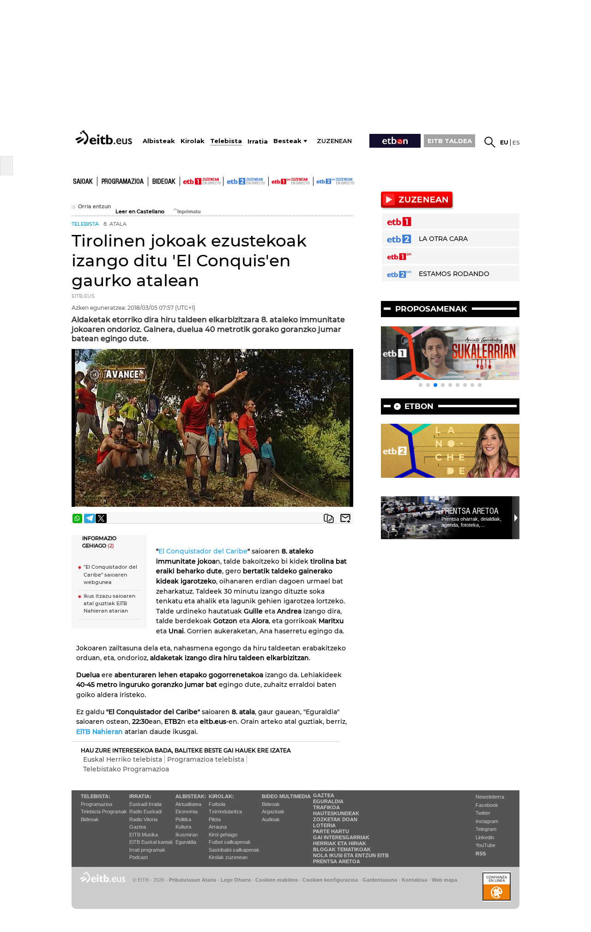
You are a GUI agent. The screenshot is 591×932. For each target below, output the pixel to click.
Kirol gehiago (223, 834)
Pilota (215, 819)
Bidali (345, 518)
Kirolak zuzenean (228, 857)
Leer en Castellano (139, 212)
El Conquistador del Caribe (202, 551)
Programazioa (123, 182)
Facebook (487, 805)
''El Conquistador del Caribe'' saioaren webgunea (110, 574)
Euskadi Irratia (145, 804)
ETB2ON (317, 180)
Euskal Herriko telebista (122, 759)
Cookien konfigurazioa (330, 880)
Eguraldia (185, 842)
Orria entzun (94, 207)
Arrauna (218, 827)
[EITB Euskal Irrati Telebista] (105, 137)
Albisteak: (190, 796)
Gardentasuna (379, 880)
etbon (419, 406)
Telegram (486, 829)
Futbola (217, 804)
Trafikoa (326, 807)
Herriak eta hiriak (339, 843)
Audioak (271, 819)
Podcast (138, 857)
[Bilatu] (489, 142)
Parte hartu (331, 831)
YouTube (485, 845)
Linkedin (485, 837)
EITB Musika (143, 834)
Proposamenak (431, 308)
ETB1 (201, 181)
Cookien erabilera (276, 880)
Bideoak (163, 182)
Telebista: (95, 796)
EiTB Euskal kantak (151, 842)
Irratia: (140, 796)
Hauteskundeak (336, 813)
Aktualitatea (188, 804)
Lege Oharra (236, 880)
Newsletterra (490, 797)
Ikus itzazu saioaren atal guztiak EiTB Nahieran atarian (109, 603)
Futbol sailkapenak (230, 842)
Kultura (183, 827)
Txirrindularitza (225, 811)
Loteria (324, 825)
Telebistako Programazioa (126, 769)
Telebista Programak (104, 811)
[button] (420, 385)
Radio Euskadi (145, 811)
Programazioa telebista (205, 759)
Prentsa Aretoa (470, 511)
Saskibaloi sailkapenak (234, 850)
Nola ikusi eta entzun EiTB (351, 855)
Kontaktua (414, 880)
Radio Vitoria (143, 819)
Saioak (83, 182)
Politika (183, 819)
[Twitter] (101, 518)
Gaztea (137, 827)
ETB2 (246, 181)
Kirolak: (221, 796)
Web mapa (444, 880)
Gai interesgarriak (341, 837)
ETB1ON (272, 180)
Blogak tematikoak (342, 849)
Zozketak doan (335, 819)
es (516, 142)
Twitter (483, 813)
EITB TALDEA (450, 140)
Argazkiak (273, 811)
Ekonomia (186, 811)
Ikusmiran (186, 834)
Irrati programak (147, 850)
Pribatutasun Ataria (192, 880)
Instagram (487, 821)
